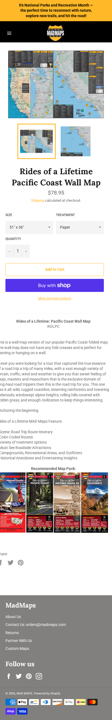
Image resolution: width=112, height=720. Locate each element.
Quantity (13, 239)
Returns (12, 633)
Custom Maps (17, 648)
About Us (13, 617)
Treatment (65, 215)
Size (8, 215)
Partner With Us (18, 640)
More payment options (54, 298)
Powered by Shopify (47, 693)
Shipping (37, 200)
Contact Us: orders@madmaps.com (35, 624)
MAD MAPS (24, 693)
